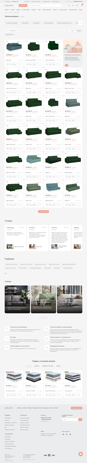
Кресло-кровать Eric (50, 116)
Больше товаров (43, 211)
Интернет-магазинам (10, 441)
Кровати (13, 9)
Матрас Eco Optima (10, 390)
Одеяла (80, 9)
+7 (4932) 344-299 (46, 419)
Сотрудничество (46, 1)
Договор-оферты (24, 429)
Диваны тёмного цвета (54, 264)
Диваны (18, 9)
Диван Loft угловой (10, 172)
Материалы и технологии (11, 422)
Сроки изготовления (9, 425)
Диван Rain (8, 60)
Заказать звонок (69, 1)
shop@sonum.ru (44, 421)
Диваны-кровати (23, 268)
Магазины (14, 1)
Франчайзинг (8, 436)
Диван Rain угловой (10, 144)
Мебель (58, 366)
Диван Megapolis (69, 172)
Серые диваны (47, 268)
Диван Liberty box (49, 200)
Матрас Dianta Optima (50, 390)
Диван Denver (29, 144)
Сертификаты (8, 418)
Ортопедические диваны (35, 268)
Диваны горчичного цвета (11, 264)
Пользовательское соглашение (29, 459)
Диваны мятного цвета (11, 268)
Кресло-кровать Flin (50, 60)
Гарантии (7, 420)
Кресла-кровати (26, 9)
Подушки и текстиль (47, 366)
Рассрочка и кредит (24, 418)
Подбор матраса (56, 1)
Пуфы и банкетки (73, 9)
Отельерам (7, 439)
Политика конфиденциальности (9, 460)
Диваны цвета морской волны (69, 264)
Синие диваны (57, 268)
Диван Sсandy (68, 144)
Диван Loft (47, 172)
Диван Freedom (9, 116)
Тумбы (39, 9)
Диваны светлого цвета (40, 264)
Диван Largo (28, 116)
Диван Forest (29, 200)
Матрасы (29, 366)
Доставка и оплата (36, 1)
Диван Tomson (48, 88)
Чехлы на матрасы (46, 9)
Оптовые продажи (9, 443)
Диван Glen (67, 116)
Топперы (55, 9)
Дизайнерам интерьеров (10, 446)
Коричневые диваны (67, 268)
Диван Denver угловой (11, 88)
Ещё (6, 273)
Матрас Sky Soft (68, 390)
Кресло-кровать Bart (31, 60)
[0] (81, 5)
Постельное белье (63, 9)
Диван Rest (28, 172)
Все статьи (43, 317)
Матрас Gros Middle (30, 390)
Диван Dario (28, 88)
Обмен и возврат (24, 420)
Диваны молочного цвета (26, 264)
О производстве (8, 448)
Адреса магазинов (76, 408)
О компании (27, 1)
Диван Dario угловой (69, 88)
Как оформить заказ (25, 425)
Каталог (24, 5)
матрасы (7, 9)
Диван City (67, 200)
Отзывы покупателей (10, 429)
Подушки (33, 9)
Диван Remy (48, 144)
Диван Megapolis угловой (10, 200)
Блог (6, 427)
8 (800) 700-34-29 (78, 1)
